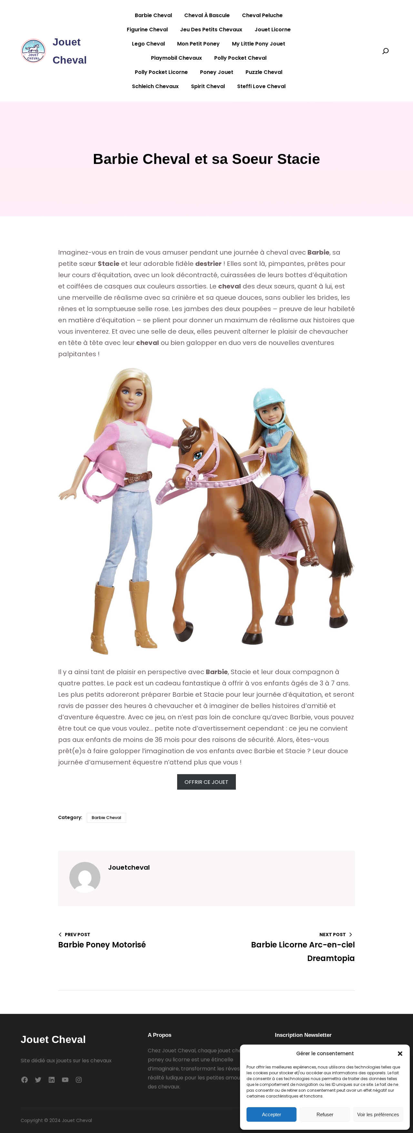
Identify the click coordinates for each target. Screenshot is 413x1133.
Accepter (271, 1114)
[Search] (385, 51)
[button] (400, 1053)
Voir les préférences (378, 1114)
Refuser (325, 1114)
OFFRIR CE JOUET (206, 781)
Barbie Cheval (106, 817)
